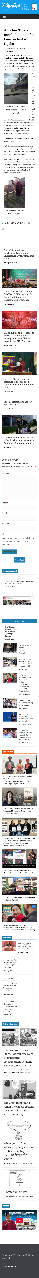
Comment (6, 473)
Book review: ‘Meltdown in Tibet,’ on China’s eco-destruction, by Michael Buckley (10, 984)
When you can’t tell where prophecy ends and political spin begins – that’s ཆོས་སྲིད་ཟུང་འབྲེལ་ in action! (19, 1151)
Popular (20, 621)
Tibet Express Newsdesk (23, 1066)
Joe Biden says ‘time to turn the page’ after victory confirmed (26, 717)
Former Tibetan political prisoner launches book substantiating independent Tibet (19, 383)
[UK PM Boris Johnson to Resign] (10, 648)
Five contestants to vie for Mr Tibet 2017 (18, 403)
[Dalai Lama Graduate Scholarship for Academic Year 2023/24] (17, 601)
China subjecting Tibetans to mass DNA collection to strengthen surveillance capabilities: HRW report (19, 337)
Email (5, 513)
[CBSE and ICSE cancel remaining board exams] (10, 703)
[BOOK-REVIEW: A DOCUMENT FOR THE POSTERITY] (9, 948)
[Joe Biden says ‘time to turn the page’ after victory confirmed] (10, 717)
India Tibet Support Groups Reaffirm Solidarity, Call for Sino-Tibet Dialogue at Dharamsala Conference (18, 295)
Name (5, 503)
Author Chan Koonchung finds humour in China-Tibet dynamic (10, 1006)
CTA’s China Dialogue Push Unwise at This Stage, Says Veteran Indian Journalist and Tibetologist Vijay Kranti (18, 780)
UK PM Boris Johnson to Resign (24, 647)
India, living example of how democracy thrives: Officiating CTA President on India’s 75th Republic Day (25, 683)
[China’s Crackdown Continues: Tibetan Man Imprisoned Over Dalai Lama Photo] (19, 229)
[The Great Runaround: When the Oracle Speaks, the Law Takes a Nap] (19, 1089)
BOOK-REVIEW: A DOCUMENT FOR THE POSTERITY (24, 946)
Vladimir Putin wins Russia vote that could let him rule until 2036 (26, 662)
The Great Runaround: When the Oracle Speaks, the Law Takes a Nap (18, 1106)
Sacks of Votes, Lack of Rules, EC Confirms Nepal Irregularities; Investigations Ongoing (18, 1055)
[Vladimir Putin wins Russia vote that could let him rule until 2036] (10, 662)
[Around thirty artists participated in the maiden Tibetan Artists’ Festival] (19, 858)
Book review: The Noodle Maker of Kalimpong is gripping (10, 963)
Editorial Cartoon (16, 1192)
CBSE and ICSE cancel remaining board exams (26, 702)
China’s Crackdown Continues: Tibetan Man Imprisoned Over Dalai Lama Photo (19, 254)
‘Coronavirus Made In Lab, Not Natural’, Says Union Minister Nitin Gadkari (25, 734)
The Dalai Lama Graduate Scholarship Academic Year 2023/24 (19, 582)
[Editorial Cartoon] (19, 1179)
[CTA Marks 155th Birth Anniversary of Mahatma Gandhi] (19, 886)
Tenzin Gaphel (23, 48)
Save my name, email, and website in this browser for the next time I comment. (18, 541)
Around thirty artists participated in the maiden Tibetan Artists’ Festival (18, 871)
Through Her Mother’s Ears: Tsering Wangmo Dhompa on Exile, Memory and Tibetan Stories (18, 810)
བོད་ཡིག (33, 6)
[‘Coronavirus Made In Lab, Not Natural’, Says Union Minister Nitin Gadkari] (10, 733)
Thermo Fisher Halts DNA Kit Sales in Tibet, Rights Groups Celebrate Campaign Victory (19, 440)
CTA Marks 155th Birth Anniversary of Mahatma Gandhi (19, 899)
